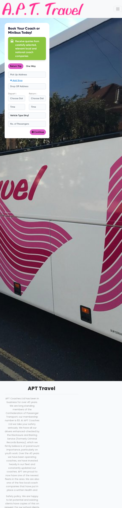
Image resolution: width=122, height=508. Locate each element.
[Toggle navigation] (118, 9)
